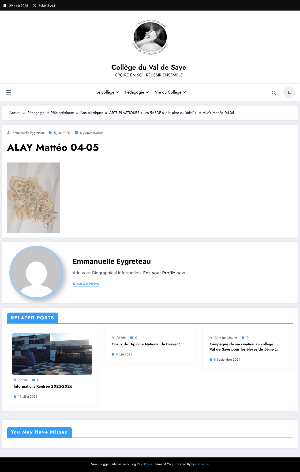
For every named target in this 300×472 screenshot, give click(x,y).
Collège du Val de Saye (148, 67)
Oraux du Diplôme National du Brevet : (146, 344)
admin (23, 380)
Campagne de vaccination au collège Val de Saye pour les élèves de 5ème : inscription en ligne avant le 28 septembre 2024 (243, 347)
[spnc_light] (289, 92)
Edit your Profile (159, 272)
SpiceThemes (200, 464)
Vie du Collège (168, 92)
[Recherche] (274, 93)
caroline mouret (225, 337)
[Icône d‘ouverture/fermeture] (8, 92)
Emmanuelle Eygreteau (28, 132)
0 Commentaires (91, 132)
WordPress (144, 464)
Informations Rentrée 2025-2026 (43, 386)
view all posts (86, 284)
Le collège (105, 92)
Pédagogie (134, 92)
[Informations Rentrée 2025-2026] (52, 353)
